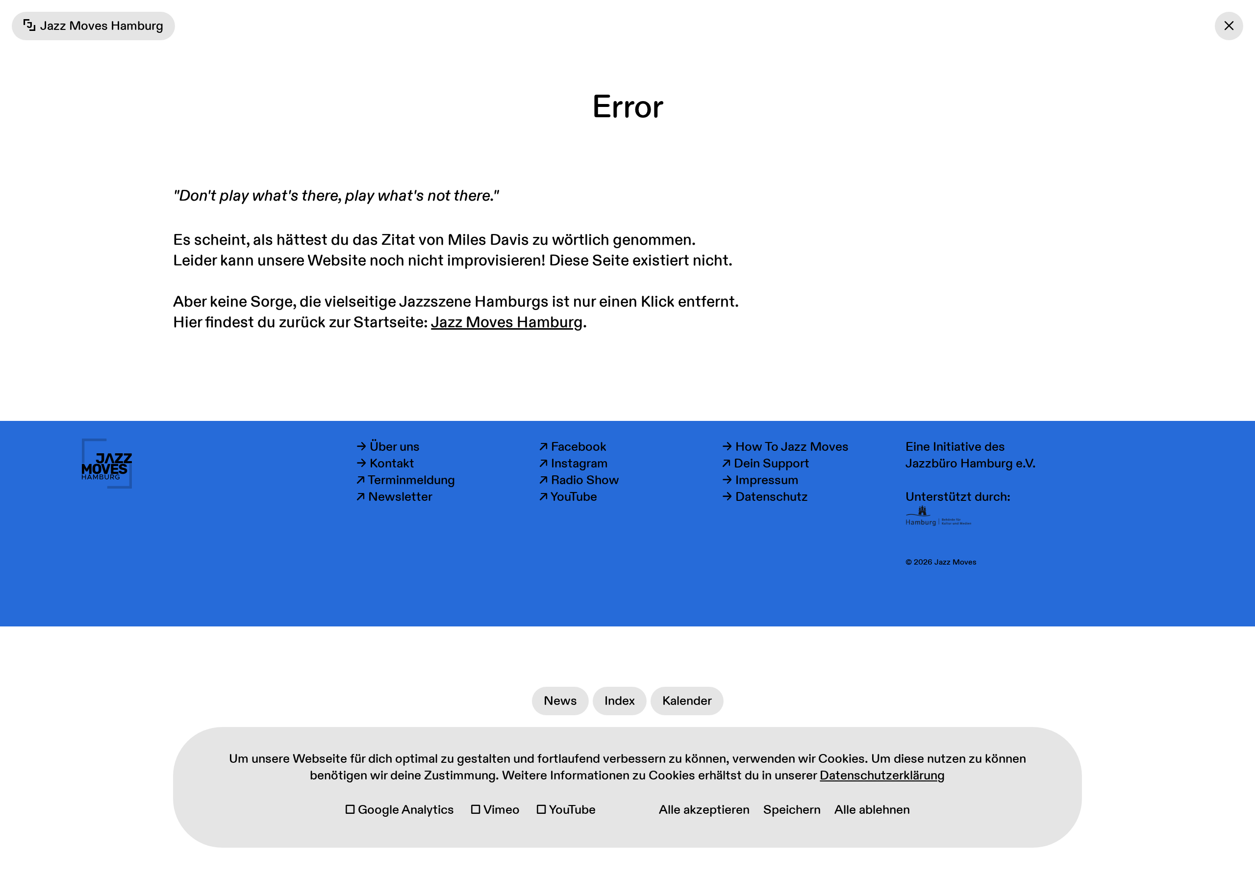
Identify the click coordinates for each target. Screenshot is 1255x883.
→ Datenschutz (765, 497)
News (560, 701)
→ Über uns (388, 447)
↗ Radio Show (579, 480)
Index (619, 701)
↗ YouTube (568, 497)
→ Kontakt (385, 463)
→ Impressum (760, 480)
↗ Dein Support (765, 463)
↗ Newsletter (394, 497)
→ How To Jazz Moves (785, 447)
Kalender (687, 701)
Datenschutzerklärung (882, 775)
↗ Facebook (572, 447)
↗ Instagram (573, 463)
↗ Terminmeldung (405, 480)
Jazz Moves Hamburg (507, 322)
